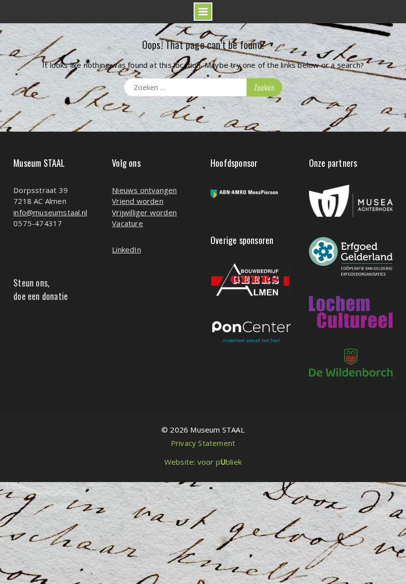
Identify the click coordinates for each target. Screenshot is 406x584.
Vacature (127, 223)
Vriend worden (137, 201)
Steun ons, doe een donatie (40, 289)
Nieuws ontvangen (144, 190)
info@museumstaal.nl (50, 212)
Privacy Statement (203, 443)
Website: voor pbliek (203, 462)
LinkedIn (126, 249)
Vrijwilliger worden (144, 212)
